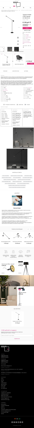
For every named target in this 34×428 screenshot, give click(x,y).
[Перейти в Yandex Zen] (22, 422)
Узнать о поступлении (26, 41)
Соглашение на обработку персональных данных (8, 409)
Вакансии (2, 413)
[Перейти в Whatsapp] (14, 422)
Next (19, 27)
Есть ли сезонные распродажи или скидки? (23, 183)
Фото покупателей (4, 388)
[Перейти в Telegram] (20, 422)
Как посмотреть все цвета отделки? (27, 177)
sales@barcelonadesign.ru (4, 357)
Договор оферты (3, 404)
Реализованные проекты (5, 394)
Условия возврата (4, 382)
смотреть (3, 303)
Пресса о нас (3, 408)
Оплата (2, 378)
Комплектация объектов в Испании (6, 396)
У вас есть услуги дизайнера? (17, 177)
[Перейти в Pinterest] (16, 422)
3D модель (28, 104)
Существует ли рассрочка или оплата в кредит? (24, 179)
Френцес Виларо (28, 37)
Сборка (2, 381)
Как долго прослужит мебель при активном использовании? (17, 187)
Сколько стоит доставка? (5, 175)
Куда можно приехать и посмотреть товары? (17, 175)
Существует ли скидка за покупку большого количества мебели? (17, 185)
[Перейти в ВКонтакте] (12, 422)
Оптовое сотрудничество (5, 398)
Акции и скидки (3, 385)
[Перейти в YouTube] (18, 422)
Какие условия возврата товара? (6, 181)
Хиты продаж (3, 386)
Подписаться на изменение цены (27, 43)
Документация (21, 104)
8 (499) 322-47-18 (4, 360)
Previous (1, 27)
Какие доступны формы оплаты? (27, 181)
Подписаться (17, 338)
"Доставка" (3, 122)
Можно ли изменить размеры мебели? (10, 183)
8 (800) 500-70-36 (17, 0)
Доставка (26, 71)
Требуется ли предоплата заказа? (17, 181)
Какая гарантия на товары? (28, 175)
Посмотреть (30, 87)
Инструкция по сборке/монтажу (10, 104)
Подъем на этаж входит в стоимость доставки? (10, 179)
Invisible (27, 35)
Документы (2, 406)
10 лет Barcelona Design (4, 412)
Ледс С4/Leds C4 (5, 90)
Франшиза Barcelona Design (5, 399)
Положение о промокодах (5, 405)
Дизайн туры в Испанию (4, 395)
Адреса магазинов (4, 384)
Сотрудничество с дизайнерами (6, 392)
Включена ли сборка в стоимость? (6, 177)
